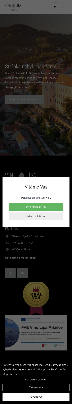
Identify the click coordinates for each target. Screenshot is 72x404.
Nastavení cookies (36, 379)
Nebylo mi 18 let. (36, 216)
